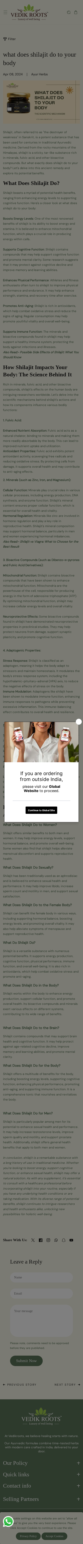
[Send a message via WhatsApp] (8, 1521)
